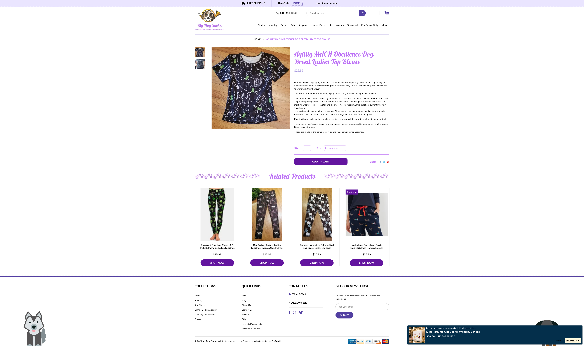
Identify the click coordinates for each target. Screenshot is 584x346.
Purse (283, 25)
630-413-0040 (299, 294)
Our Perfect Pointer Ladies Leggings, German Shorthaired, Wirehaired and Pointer (267, 247)
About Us (246, 305)
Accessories (337, 25)
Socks (261, 25)
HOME (257, 39)
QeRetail (276, 341)
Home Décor (319, 25)
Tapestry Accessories (205, 314)
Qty (296, 148)
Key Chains (200, 305)
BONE (296, 3)
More (385, 25)
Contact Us (247, 309)
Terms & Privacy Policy (252, 324)
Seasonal (352, 25)
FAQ (244, 319)
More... (559, 340)
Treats (198, 319)
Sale (293, 25)
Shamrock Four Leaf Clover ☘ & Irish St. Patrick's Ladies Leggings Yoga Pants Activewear (217, 247)
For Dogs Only (370, 25)
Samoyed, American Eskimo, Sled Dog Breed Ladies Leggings (317, 246)
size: (319, 148)
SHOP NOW (217, 262)
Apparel (303, 25)
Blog (244, 300)
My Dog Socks (210, 341)
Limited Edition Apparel (206, 309)
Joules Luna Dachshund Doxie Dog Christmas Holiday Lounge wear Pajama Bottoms (366, 247)
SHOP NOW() (573, 340)
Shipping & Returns (251, 328)
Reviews (246, 314)
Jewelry (272, 25)
